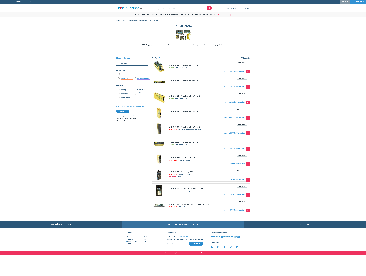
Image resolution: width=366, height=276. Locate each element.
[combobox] (183, 8)
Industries (130, 239)
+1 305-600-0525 (183, 236)
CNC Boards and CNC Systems (138, 20)
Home (118, 20)
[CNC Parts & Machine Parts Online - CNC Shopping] (131, 8)
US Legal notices (176, 253)
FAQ (145, 241)
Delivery (146, 239)
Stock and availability (150, 236)
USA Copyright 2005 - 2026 (202, 253)
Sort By (154, 58)
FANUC (124, 20)
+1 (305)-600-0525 (134, 116)
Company (345, 2)
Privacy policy (188, 253)
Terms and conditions (163, 253)
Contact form (196, 243)
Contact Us (360, 2)
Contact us (122, 111)
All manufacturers (223, 15)
